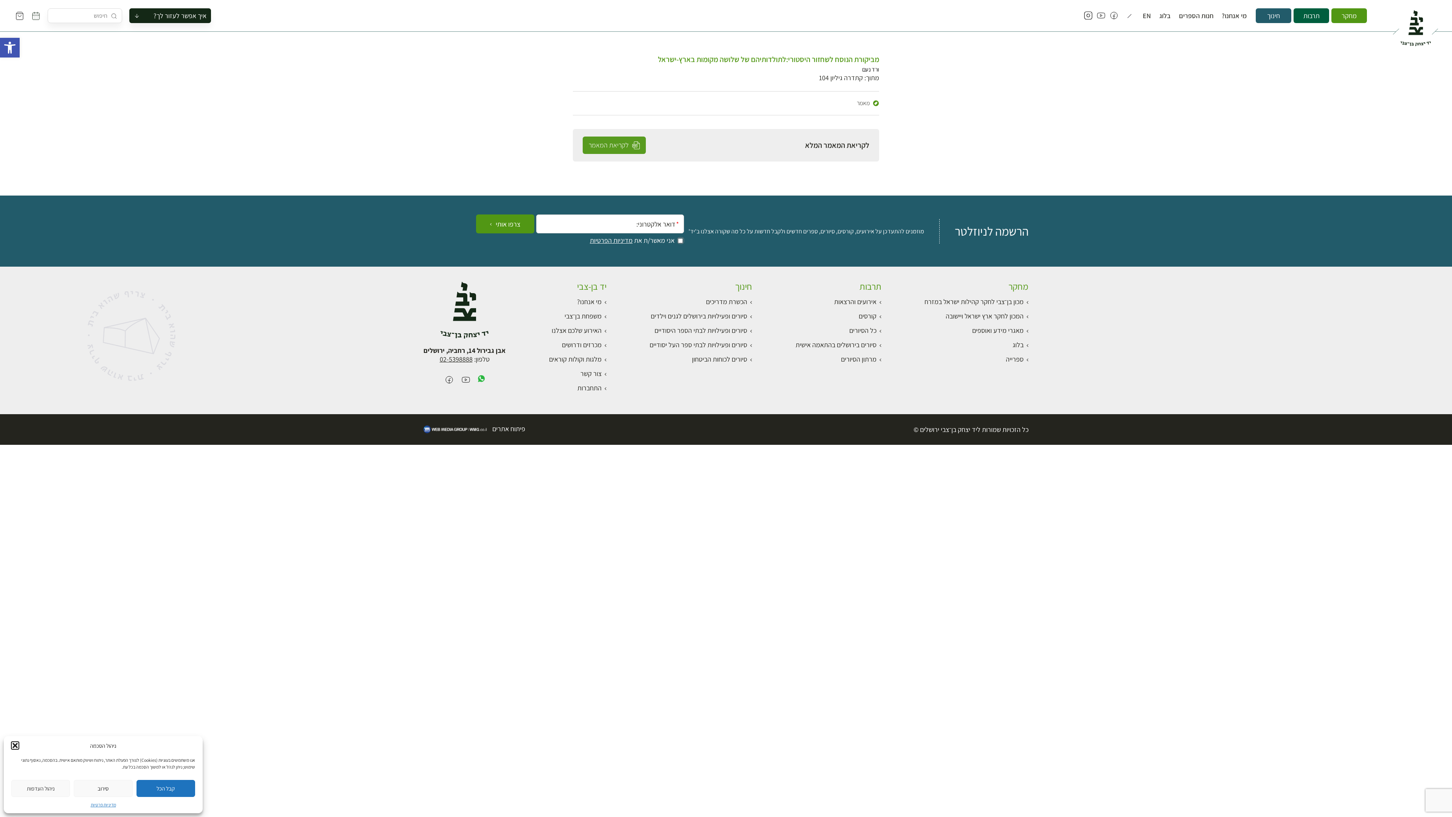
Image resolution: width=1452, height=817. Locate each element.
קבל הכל (166, 788)
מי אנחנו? (1234, 15)
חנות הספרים (1196, 15)
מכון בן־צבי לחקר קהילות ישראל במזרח (974, 301)
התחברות (589, 388)
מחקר (1349, 15)
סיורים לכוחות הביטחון (719, 359)
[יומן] (35, 15)
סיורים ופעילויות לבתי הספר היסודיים (701, 330)
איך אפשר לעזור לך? (180, 15)
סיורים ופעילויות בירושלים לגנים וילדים (699, 316)
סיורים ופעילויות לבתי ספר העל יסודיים (698, 344)
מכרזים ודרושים (582, 344)
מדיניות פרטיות (103, 805)
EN (1147, 15)
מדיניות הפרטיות (611, 240)
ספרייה (1015, 359)
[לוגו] (1415, 24)
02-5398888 (456, 359)
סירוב (103, 788)
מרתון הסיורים (858, 359)
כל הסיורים (862, 330)
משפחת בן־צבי (583, 316)
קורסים (867, 316)
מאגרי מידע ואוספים (998, 330)
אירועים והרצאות (855, 301)
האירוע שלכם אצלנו (577, 330)
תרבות (1311, 15)
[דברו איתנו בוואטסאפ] (481, 380)
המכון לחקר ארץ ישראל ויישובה (985, 316)
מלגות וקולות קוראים (575, 359)
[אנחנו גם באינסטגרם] (1088, 16)
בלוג (1165, 15)
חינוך (1273, 15)
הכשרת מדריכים (726, 301)
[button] (10, 47)
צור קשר (591, 373)
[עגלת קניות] (19, 15)
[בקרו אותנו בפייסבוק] (1113, 16)
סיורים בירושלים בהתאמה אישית (836, 344)
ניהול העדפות (41, 788)
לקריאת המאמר (609, 145)
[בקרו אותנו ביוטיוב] (1101, 16)
